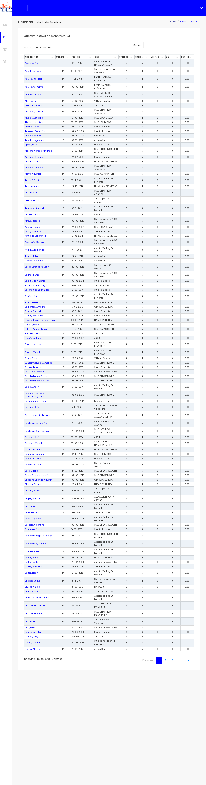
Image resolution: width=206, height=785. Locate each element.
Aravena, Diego (32, 161)
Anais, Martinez (33, 135)
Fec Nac (76, 56)
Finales (139, 56)
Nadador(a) (31, 56)
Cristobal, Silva (32, 580)
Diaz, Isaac (30, 621)
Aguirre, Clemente (34, 86)
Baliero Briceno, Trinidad (37, 289)
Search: (138, 45)
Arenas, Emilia (32, 200)
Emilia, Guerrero (33, 642)
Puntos (185, 56)
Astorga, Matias (33, 231)
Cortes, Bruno (31, 557)
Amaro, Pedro (32, 126)
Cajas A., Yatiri (32, 386)
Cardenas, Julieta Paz (36, 423)
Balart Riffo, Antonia (35, 280)
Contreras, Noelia (34, 529)
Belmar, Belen (32, 324)
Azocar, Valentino (34, 260)
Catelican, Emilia (33, 464)
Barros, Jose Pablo (34, 315)
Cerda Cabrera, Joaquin (37, 475)
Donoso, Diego (32, 636)
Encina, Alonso (32, 649)
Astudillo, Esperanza (35, 235)
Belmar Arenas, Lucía (36, 329)
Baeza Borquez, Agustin (37, 266)
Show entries (37, 47)
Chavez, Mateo (32, 490)
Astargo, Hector (33, 227)
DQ (167, 56)
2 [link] (165, 660)
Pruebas (123, 56)
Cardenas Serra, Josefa (37, 431)
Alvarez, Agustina (34, 117)
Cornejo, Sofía (32, 551)
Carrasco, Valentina (35, 443)
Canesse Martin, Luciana (38, 415)
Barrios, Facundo (33, 311)
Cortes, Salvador (33, 566)
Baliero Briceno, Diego (36, 285)
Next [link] (188, 660)
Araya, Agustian (33, 173)
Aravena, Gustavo (34, 167)
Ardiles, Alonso (32, 192)
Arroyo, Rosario (32, 220)
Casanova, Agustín (35, 454)
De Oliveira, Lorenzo (35, 605)
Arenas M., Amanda (35, 208)
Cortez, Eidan (31, 572)
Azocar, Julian (32, 256)
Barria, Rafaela (32, 302)
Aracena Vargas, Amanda (38, 150)
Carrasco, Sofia (32, 437)
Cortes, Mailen (32, 562)
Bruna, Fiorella (32, 358)
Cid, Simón (30, 506)
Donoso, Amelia (33, 632)
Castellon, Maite (33, 458)
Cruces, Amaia (32, 586)
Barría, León (31, 296)
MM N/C (155, 56)
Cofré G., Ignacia (33, 518)
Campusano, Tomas (35, 401)
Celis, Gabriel (31, 470)
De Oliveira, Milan (34, 613)
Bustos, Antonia (33, 367)
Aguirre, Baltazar (33, 78)
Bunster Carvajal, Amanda (39, 362)
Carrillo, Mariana (33, 449)
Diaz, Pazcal (31, 627)
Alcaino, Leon (31, 101)
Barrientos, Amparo (35, 306)
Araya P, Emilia (32, 180)
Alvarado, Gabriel (34, 111)
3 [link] (172, 660)
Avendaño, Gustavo (35, 242)
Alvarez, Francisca (34, 122)
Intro (173, 21)
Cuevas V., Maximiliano (37, 597)
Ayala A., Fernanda (34, 249)
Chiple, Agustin (33, 498)
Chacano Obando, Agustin (38, 479)
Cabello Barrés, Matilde (37, 380)
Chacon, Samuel (33, 484)
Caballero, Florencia (35, 371)
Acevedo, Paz (31, 63)
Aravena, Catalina (34, 157)
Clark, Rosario (32, 512)
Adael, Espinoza (33, 71)
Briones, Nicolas (33, 344)
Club (96, 56)
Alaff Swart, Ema (33, 94)
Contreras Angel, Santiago (38, 535)
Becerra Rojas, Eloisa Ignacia (40, 320)
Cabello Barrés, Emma (36, 376)
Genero (60, 56)
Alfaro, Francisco (33, 105)
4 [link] (179, 660)
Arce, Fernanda (32, 186)
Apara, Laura (31, 144)
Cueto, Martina (32, 591)
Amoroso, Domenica (35, 131)
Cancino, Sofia (32, 407)
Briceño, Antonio (33, 338)
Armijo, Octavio (32, 214)
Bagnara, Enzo (32, 274)
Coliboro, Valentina (34, 524)
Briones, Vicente (33, 352)
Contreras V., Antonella (36, 543)
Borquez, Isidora (33, 333)
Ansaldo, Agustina (34, 140)
